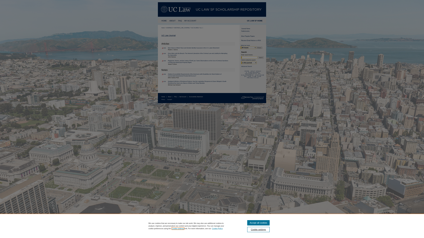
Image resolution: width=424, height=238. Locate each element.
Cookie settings (178, 229)
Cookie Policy (217, 229)
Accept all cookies (258, 223)
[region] (212, 226)
